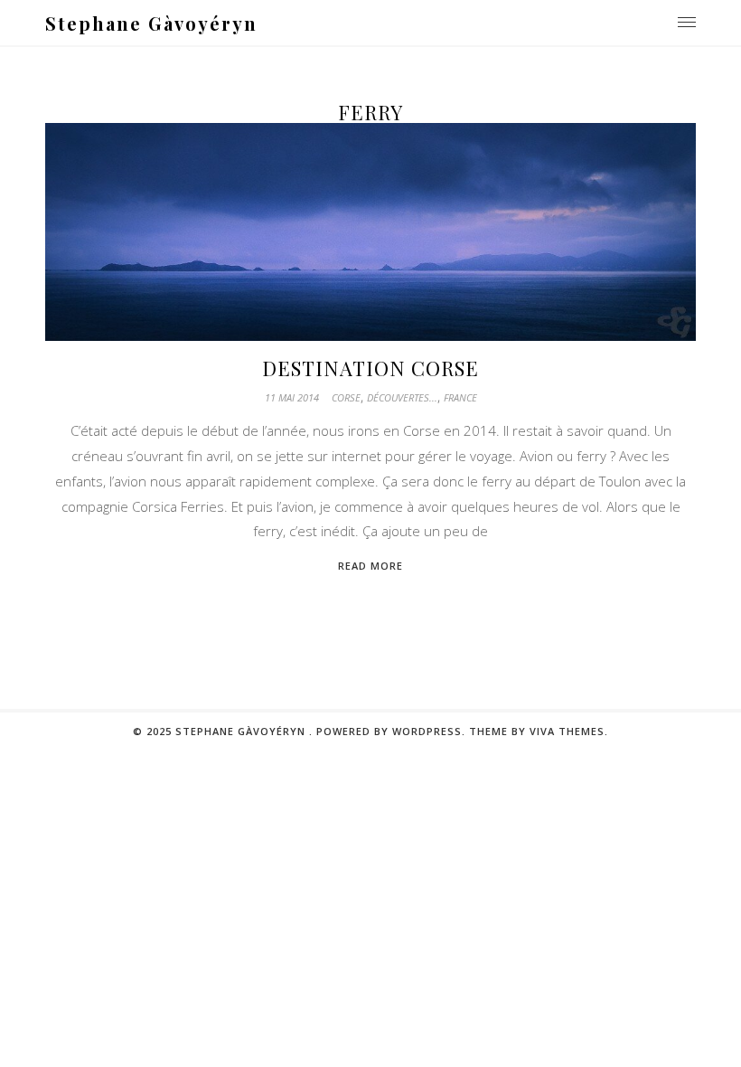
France (460, 397)
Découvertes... (402, 397)
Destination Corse (370, 368)
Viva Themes (567, 731)
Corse (346, 397)
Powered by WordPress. (390, 731)
